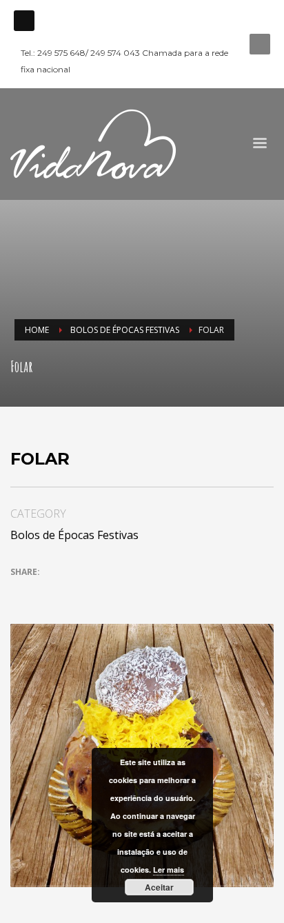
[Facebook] (24, 20)
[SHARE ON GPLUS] (69, 592)
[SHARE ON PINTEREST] (93, 592)
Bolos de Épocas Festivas (74, 534)
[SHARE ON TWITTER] (20, 592)
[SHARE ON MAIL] (117, 592)
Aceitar (159, 887)
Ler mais (168, 869)
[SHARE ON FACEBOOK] (44, 592)
